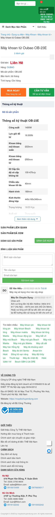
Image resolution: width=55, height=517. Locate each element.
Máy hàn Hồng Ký (11, 346)
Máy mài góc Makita (22, 343)
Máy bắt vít (41, 335)
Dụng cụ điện (18, 34)
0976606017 (38, 487)
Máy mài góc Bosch (30, 339)
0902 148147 (46, 20)
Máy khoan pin (27, 324)
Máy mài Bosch (10, 339)
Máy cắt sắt (41, 343)
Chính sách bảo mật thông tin (14, 461)
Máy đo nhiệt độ (30, 357)
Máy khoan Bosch (22, 328)
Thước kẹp (14, 357)
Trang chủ (5, 34)
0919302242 (38, 504)
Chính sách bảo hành (11, 458)
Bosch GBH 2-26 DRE (25, 361)
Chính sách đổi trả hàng (12, 465)
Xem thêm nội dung (26, 219)
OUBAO (10, 67)
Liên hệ (4, 445)
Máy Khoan (31, 34)
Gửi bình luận (27, 280)
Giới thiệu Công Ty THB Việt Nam (16, 429)
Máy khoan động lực (22, 335)
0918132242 (13, 504)
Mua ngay (13, 92)
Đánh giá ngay (44, 240)
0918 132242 (46, 15)
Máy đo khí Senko (20, 350)
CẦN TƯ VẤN (41, 92)
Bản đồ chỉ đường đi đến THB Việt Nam (19, 441)
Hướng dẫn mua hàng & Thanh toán (17, 433)
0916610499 (13, 487)
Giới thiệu (41, 26)
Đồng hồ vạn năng (19, 354)
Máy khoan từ (44, 34)
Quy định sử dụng (9, 454)
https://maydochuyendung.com (23, 398)
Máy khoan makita (19, 332)
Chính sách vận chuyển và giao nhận (18, 437)
